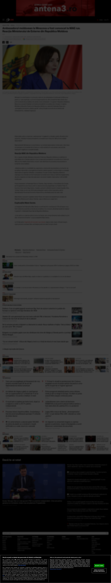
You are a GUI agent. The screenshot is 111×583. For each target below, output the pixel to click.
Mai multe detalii (22, 565)
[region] (55, 569)
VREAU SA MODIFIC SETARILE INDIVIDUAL (99, 570)
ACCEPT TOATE (99, 565)
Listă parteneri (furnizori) (55, 569)
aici (3, 575)
